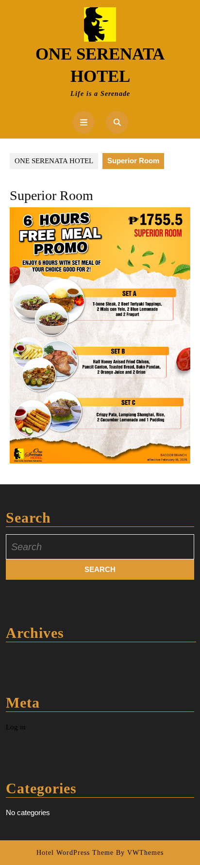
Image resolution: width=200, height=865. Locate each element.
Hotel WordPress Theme (75, 852)
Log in (16, 727)
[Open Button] (83, 122)
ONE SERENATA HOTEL (54, 161)
